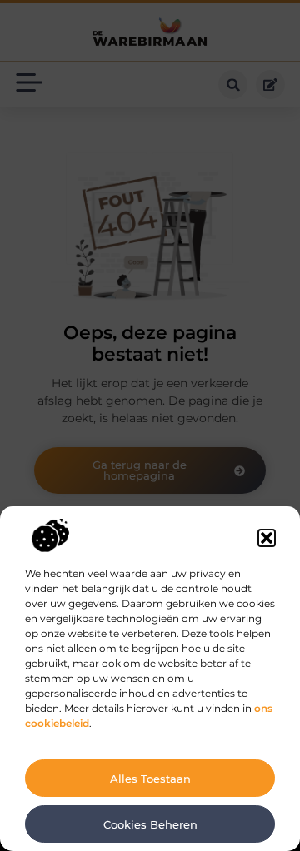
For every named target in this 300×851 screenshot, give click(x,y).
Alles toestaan (150, 778)
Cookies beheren (150, 824)
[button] (266, 538)
